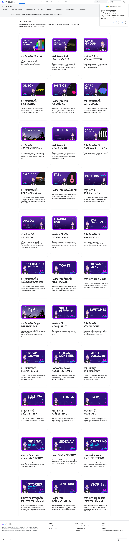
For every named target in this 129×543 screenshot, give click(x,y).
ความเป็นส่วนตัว (11, 539)
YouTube (104, 528)
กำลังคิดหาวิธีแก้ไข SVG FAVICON (92, 236)
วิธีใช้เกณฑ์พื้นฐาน (50, 1)
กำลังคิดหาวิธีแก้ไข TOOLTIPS (60, 147)
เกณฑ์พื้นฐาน (40, 1)
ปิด (113, 22)
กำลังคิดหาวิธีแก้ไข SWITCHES (92, 325)
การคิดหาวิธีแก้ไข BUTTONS (92, 191)
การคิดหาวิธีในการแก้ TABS (90, 412)
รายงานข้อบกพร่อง (53, 526)
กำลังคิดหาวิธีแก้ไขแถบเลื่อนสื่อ (92, 369)
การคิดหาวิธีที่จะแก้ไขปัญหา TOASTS (62, 280)
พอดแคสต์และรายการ (80, 533)
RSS (103, 533)
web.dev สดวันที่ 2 (71, 9)
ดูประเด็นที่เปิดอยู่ (53, 528)
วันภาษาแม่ (49, 9)
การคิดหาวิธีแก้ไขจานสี (31, 56)
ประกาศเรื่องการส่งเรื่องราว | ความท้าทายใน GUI (32, 499)
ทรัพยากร (23, 1)
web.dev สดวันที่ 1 (59, 9)
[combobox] (101, 1)
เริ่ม (122, 22)
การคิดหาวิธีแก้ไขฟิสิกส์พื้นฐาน (60, 102)
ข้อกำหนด (4, 539)
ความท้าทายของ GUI (30, 9)
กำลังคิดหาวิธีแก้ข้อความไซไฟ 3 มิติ (61, 58)
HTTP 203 (40, 9)
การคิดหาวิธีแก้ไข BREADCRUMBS (29, 369)
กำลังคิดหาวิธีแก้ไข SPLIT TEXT (29, 412)
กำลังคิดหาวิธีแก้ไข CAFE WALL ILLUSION (95, 147)
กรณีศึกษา (66, 1)
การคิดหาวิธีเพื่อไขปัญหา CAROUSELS (31, 191)
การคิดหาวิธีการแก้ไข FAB (64, 189)
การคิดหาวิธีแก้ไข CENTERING (61, 499)
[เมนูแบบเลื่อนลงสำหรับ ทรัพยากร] (27, 2)
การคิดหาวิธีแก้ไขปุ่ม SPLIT (59, 325)
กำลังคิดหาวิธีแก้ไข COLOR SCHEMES (62, 369)
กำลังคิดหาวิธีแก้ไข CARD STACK (92, 102)
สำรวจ (32, 1)
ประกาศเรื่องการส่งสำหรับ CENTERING (94, 457)
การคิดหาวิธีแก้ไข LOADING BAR (60, 236)
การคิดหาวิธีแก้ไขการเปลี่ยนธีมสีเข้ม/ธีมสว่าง (32, 280)
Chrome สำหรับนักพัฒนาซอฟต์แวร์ (83, 526)
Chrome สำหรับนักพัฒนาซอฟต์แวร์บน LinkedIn (112, 530)
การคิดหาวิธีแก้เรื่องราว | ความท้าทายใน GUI (94, 499)
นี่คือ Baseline (5, 9)
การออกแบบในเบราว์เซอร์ (17, 9)
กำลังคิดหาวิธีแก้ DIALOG (27, 236)
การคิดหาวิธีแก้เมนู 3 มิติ (95, 278)
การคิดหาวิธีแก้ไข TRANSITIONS (31, 147)
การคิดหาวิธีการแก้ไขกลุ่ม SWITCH (93, 58)
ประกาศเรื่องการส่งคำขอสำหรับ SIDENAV (32, 457)
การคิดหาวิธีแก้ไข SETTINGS (60, 412)
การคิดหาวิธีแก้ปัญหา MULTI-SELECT (31, 325)
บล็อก (59, 1)
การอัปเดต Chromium (80, 528)
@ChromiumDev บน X (107, 526)
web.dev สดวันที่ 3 (83, 9)
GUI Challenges (7, 6)
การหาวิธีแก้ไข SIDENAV (64, 455)
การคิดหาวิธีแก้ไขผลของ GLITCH (29, 102)
